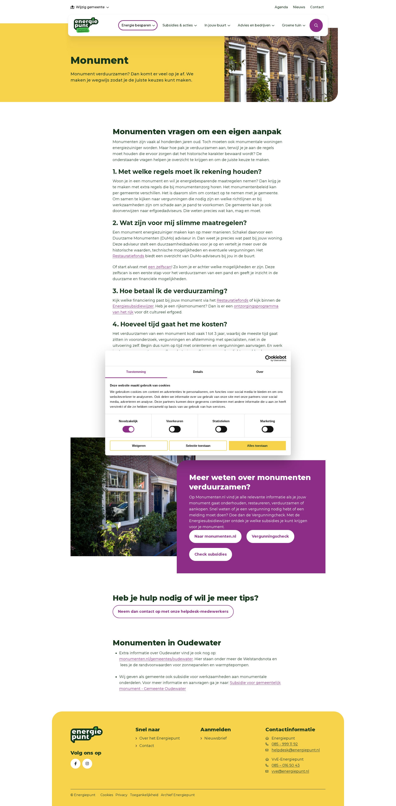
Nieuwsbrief (215, 738)
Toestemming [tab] (136, 371)
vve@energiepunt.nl (290, 771)
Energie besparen (136, 25)
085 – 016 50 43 (286, 765)
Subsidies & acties (178, 25)
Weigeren (139, 445)
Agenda (281, 7)
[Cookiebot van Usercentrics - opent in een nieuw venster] (268, 358)
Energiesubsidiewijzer (133, 306)
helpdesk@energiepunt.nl (296, 750)
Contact (317, 7)
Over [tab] (259, 371)
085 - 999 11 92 (285, 744)
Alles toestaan (257, 445)
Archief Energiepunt (178, 795)
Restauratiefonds (128, 256)
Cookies (106, 795)
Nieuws (299, 7)
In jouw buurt (215, 25)
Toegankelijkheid (144, 795)
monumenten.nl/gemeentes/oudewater (156, 659)
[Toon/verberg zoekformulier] (316, 25)
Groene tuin (291, 25)
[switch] (175, 429)
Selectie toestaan (198, 445)
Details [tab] (198, 371)
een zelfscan (159, 267)
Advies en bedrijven (254, 25)
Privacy (121, 795)
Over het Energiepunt (159, 738)
